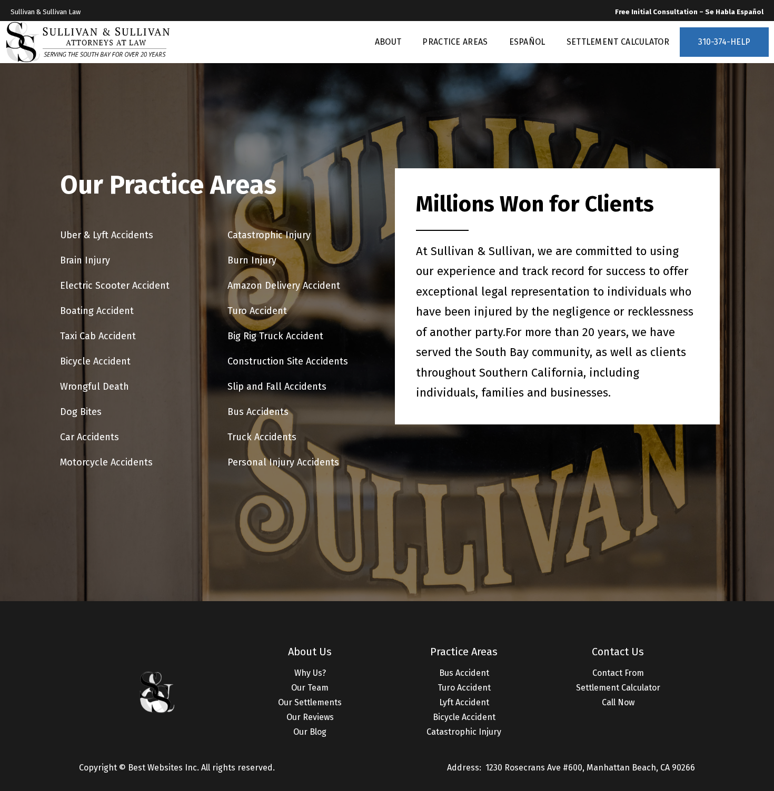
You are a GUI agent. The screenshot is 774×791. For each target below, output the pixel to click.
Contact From (618, 673)
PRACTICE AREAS (455, 42)
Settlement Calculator (618, 688)
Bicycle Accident (464, 717)
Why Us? (310, 673)
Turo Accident (464, 688)
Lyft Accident (464, 702)
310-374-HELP (724, 42)
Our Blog (309, 732)
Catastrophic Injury (463, 732)
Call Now (618, 702)
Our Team (310, 688)
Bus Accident (464, 673)
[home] (88, 42)
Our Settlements (310, 702)
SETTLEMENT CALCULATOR (618, 42)
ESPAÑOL (527, 42)
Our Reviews (310, 717)
